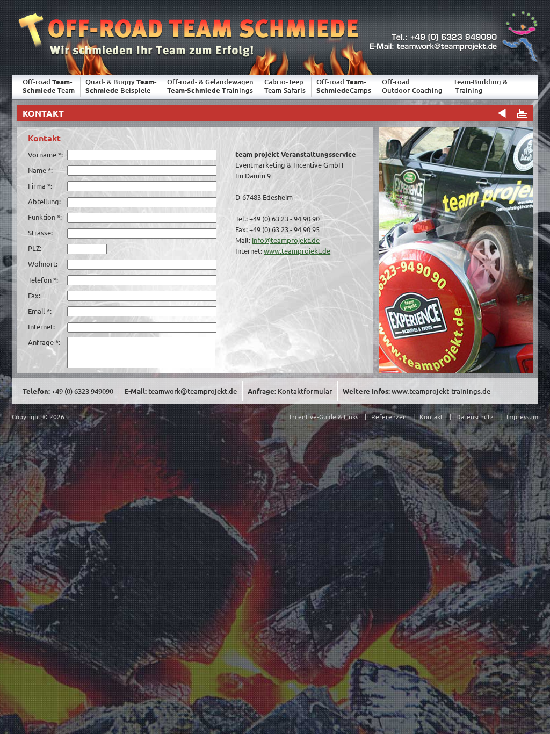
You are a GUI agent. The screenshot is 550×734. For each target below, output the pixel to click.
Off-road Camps (343, 86)
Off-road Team (49, 86)
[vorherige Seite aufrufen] (500, 112)
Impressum (522, 416)
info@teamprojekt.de (286, 239)
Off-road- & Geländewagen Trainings (210, 86)
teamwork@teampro (192, 391)
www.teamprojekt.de (297, 250)
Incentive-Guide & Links (324, 416)
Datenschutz (475, 416)
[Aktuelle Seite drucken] (522, 112)
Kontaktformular (305, 391)
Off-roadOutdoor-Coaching (412, 86)
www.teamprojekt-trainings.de (441, 391)
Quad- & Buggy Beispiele (120, 86)
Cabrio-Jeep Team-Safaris (285, 86)
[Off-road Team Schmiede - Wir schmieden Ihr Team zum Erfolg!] (185, 61)
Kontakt (431, 416)
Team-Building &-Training (480, 86)
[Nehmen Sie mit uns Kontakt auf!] (452, 61)
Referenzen (389, 416)
